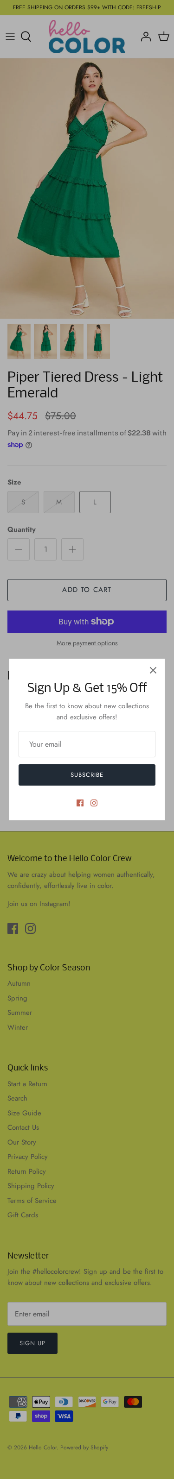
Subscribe (87, 774)
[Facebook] (80, 802)
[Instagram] (93, 802)
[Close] (153, 670)
